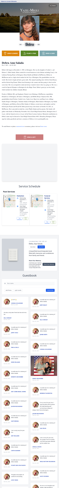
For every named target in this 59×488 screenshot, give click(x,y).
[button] (9, 199)
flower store (43, 126)
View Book (32, 247)
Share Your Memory (49, 264)
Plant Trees (25, 218)
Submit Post (50, 290)
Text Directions (19, 219)
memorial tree (20, 126)
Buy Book (41, 247)
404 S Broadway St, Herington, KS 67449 (24, 214)
